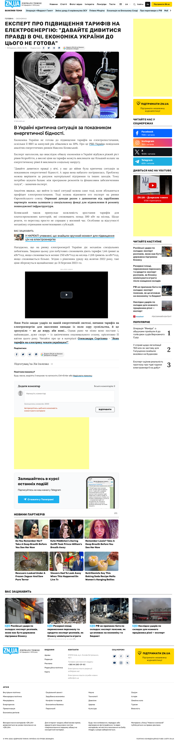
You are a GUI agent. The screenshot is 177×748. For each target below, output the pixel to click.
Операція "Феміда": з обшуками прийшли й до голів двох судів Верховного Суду (149, 333)
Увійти (140, 4)
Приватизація (9, 708)
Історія (134, 696)
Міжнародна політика (12, 696)
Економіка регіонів (11, 713)
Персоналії (50, 708)
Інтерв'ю (89, 4)
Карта (47, 672)
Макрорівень (8, 700)
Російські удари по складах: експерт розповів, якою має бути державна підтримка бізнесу (147, 253)
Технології (92, 696)
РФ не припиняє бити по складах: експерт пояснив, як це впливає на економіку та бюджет (147, 291)
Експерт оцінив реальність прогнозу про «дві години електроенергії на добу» (148, 364)
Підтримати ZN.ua (162, 4)
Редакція (48, 659)
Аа (148, 4)
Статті (63, 4)
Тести (112, 4)
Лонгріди (102, 4)
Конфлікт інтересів (54, 700)
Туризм (134, 704)
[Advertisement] (51, 443)
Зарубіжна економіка (55, 696)
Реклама (48, 663)
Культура (92, 708)
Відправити (105, 409)
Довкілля (92, 700)
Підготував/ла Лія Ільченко (31, 363)
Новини (54, 4)
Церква (91, 704)
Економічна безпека (54, 704)
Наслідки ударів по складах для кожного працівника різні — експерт (145, 306)
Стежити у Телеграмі (41, 499)
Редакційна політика (54, 668)
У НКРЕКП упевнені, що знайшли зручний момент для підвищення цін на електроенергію (69, 237)
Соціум (134, 692)
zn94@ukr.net (73, 671)
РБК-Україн (96, 143)
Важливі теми (13, 11)
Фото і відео (76, 4)
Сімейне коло (137, 700)
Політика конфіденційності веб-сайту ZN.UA (155, 739)
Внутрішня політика (11, 692)
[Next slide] (170, 10)
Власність (135, 708)
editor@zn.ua (73, 678)
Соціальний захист (54, 692)
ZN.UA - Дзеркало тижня (152, 197)
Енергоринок (9, 704)
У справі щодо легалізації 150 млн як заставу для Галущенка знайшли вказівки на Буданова (147, 349)
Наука (91, 692)
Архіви (47, 655)
